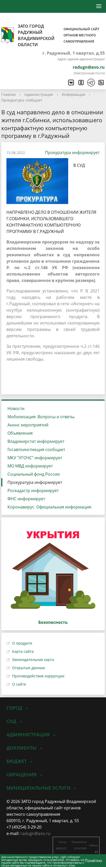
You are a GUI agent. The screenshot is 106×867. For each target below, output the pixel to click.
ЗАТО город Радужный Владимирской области (58, 35)
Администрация (38, 94)
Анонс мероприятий (27, 425)
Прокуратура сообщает (21, 100)
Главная (8, 94)
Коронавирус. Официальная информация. (49, 507)
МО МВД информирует (30, 466)
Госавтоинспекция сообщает (36, 449)
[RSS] (101, 82)
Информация (73, 94)
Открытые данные (28, 667)
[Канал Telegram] (91, 82)
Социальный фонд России (33, 474)
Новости (15, 408)
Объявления (20, 433)
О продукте (22, 643)
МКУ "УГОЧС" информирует (34, 458)
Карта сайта (23, 651)
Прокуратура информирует (72, 152)
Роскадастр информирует (33, 490)
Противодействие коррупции (38, 676)
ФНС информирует (26, 499)
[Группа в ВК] (71, 82)
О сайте (19, 684)
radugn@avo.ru (89, 67)
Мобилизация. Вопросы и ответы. (41, 417)
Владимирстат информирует (35, 441)
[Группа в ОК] (81, 82)
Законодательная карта (33, 659)
